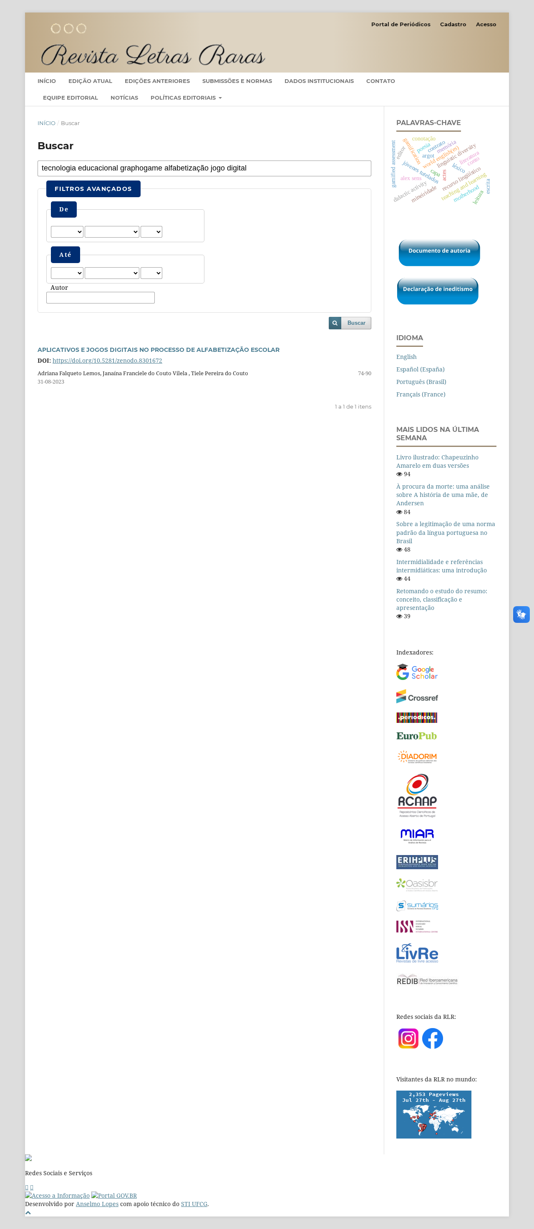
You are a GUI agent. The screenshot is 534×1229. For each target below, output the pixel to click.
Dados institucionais (319, 81)
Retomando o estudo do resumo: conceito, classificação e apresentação (441, 599)
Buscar (356, 323)
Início (47, 81)
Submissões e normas (237, 81)
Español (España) (420, 369)
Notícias (124, 97)
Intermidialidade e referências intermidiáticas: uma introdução (441, 566)
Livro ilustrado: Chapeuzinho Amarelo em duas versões (437, 461)
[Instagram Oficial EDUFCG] (31, 1187)
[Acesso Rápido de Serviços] (26, 1187)
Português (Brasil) (421, 382)
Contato (380, 81)
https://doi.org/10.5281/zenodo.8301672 (107, 360)
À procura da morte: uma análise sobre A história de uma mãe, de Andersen (443, 494)
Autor (59, 287)
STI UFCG (194, 1204)
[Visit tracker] (433, 1136)
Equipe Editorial (70, 97)
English (406, 357)
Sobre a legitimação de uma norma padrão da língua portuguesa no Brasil (445, 532)
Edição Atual (90, 81)
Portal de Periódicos (401, 24)
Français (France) (421, 394)
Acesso (486, 24)
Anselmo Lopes (97, 1204)
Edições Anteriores (157, 81)
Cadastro (453, 24)
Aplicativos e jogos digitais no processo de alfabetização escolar (159, 350)
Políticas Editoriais (184, 97)
